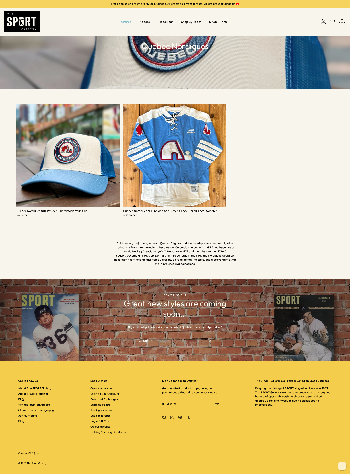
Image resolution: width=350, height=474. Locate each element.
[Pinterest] (180, 417)
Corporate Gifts (100, 426)
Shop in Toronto (100, 415)
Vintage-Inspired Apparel (34, 404)
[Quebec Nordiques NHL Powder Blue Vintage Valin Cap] (68, 155)
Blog (21, 421)
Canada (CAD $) (27, 453)
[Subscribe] (209, 340)
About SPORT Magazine (33, 393)
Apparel (145, 22)
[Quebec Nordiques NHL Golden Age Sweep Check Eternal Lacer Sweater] (174, 155)
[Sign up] (217, 403)
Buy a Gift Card (100, 421)
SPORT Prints (218, 22)
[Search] (333, 22)
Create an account (102, 388)
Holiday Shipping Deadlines (108, 432)
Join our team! (27, 415)
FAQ (21, 399)
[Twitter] (188, 417)
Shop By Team (191, 22)
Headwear (166, 22)
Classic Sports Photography (36, 410)
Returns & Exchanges (104, 399)
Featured (125, 22)
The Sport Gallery (36, 463)
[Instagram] (172, 417)
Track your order (101, 410)
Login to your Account (104, 393)
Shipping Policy (100, 404)
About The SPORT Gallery (34, 388)
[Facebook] (164, 417)
